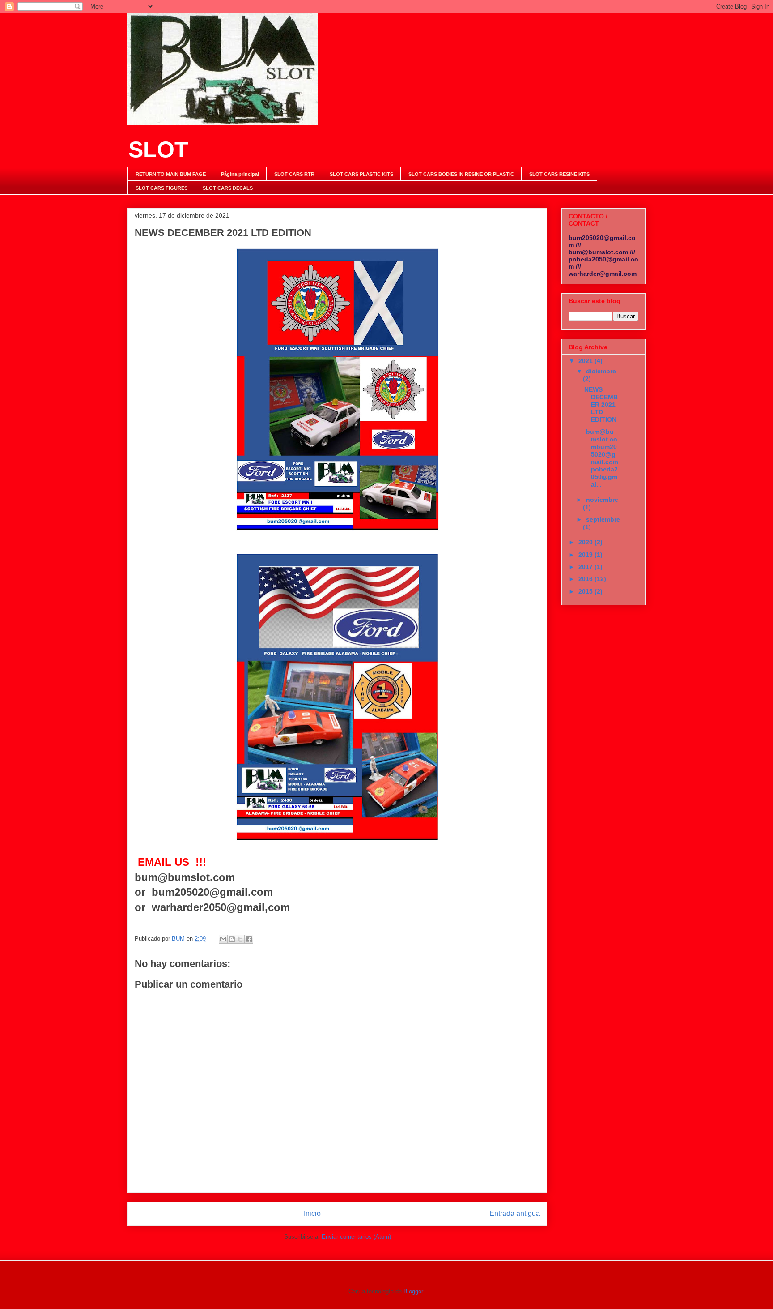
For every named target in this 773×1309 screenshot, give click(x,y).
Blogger (413, 1291)
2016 (586, 578)
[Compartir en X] (240, 939)
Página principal (240, 174)
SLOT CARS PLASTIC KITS (361, 174)
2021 (586, 360)
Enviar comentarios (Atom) (356, 1236)
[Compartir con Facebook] (248, 939)
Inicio (312, 1213)
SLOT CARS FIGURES (161, 188)
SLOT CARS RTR (294, 174)
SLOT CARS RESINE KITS (559, 174)
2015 (586, 591)
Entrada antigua (514, 1213)
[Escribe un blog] (231, 939)
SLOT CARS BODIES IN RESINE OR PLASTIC (461, 174)
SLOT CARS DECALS (228, 188)
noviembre (602, 499)
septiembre (603, 519)
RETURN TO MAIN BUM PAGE (171, 174)
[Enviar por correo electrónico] (223, 939)
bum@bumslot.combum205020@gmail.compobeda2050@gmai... (601, 458)
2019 (586, 554)
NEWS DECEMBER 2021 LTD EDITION (601, 404)
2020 (586, 542)
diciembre (601, 371)
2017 (586, 566)
